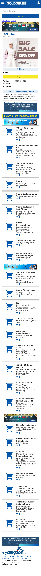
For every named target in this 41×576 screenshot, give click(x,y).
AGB (12, 556)
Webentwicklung (8, 558)
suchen (20, 16)
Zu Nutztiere (18, 102)
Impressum (29, 556)
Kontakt (4, 556)
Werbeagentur (22, 558)
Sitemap (20, 556)
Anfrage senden (21, 77)
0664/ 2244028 (20, 81)
